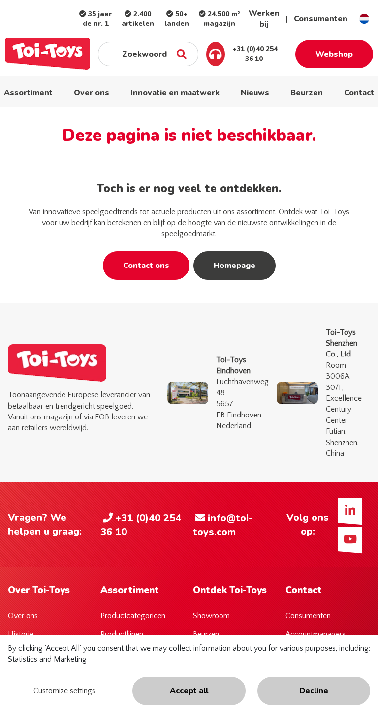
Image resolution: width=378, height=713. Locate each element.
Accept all (189, 690)
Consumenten (320, 18)
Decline (313, 690)
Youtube (350, 539)
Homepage (234, 265)
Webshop (334, 54)
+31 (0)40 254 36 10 (254, 53)
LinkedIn (350, 510)
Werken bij (264, 19)
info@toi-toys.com (223, 524)
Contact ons (146, 265)
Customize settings (64, 690)
